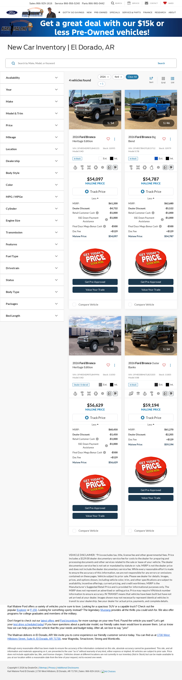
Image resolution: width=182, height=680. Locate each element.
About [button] (172, 12)
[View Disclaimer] (103, 167)
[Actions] (114, 139)
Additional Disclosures (68, 667)
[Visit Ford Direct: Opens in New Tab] (108, 671)
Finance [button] (147, 12)
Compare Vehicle (88, 304)
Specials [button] (115, 12)
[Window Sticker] (115, 167)
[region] (95, 224)
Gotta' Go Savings (73, 12)
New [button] (89, 12)
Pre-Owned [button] (100, 12)
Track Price (97, 191)
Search (161, 63)
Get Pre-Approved (95, 281)
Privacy (52, 667)
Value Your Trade (95, 289)
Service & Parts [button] (131, 12)
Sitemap (43, 667)
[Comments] (109, 167)
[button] (117, 109)
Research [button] (160, 12)
